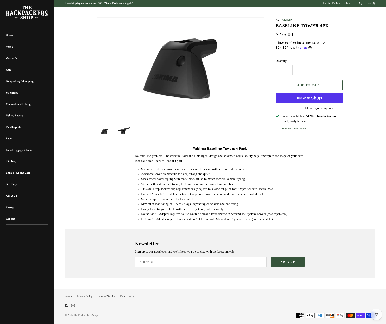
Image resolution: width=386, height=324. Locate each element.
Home (9, 35)
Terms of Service (106, 296)
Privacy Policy (84, 296)
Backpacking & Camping (20, 81)
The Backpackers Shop (85, 315)
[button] (255, 70)
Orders (346, 3)
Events (10, 207)
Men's (9, 46)
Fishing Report (14, 115)
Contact (10, 218)
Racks (9, 138)
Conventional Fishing (18, 104)
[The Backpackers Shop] (27, 12)
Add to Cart (309, 85)
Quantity (281, 61)
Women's (11, 58)
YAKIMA (286, 19)
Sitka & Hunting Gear (18, 172)
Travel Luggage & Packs (19, 150)
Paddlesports (13, 127)
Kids (8, 69)
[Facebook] (66, 306)
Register (336, 3)
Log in (326, 3)
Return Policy (127, 296)
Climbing (11, 161)
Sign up (288, 261)
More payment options (319, 108)
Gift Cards (11, 184)
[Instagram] (73, 306)
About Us (11, 195)
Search (68, 296)
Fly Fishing (12, 92)
